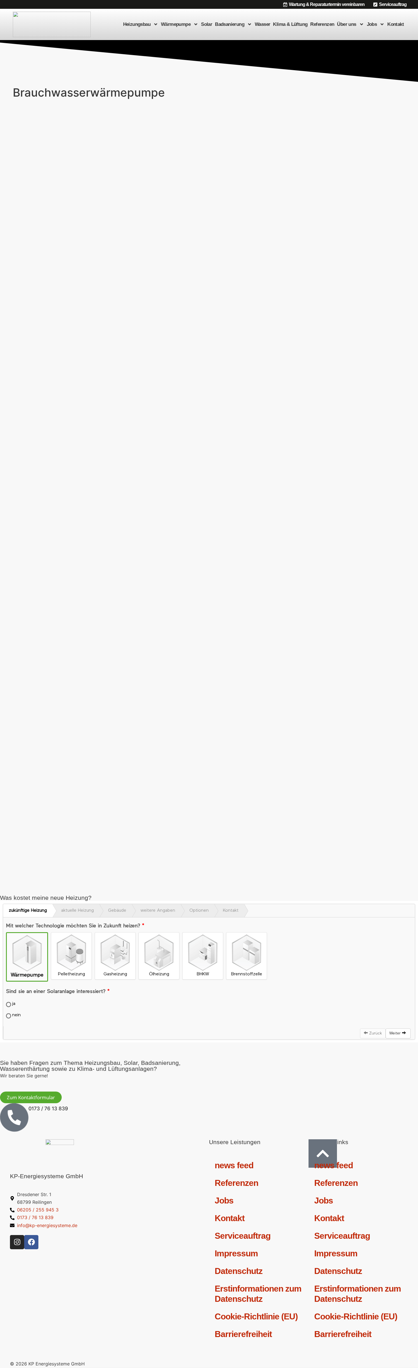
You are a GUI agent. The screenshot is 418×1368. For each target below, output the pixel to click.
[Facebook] (31, 1242)
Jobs (372, 24)
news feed (234, 1165)
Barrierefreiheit (243, 1334)
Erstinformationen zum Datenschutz (258, 1294)
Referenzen (322, 24)
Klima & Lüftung (290, 24)
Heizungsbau (136, 24)
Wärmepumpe (176, 24)
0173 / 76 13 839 (48, 1108)
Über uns (346, 24)
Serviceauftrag (242, 1235)
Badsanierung (229, 24)
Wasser (262, 24)
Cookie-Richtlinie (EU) (256, 1316)
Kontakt (395, 24)
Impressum (236, 1253)
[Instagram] (17, 1242)
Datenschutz (238, 1271)
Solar (206, 24)
